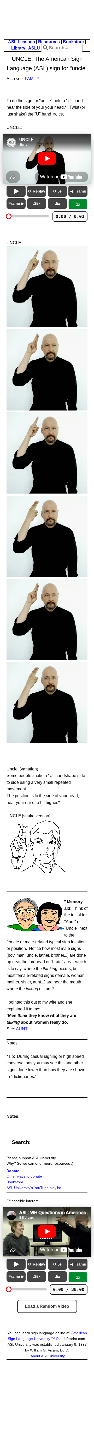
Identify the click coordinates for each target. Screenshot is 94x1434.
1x (78, 204)
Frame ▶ (16, 203)
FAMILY (32, 78)
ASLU (34, 48)
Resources (49, 42)
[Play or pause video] (47, 159)
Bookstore (73, 42)
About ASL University (48, 1356)
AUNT (22, 1029)
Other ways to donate (24, 1176)
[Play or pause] (16, 191)
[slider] (8, 216)
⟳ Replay (36, 191)
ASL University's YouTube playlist (34, 1188)
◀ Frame (78, 191)
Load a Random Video (47, 1306)
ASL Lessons (21, 42)
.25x (36, 203)
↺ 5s (57, 191)
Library (18, 48)
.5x (57, 203)
